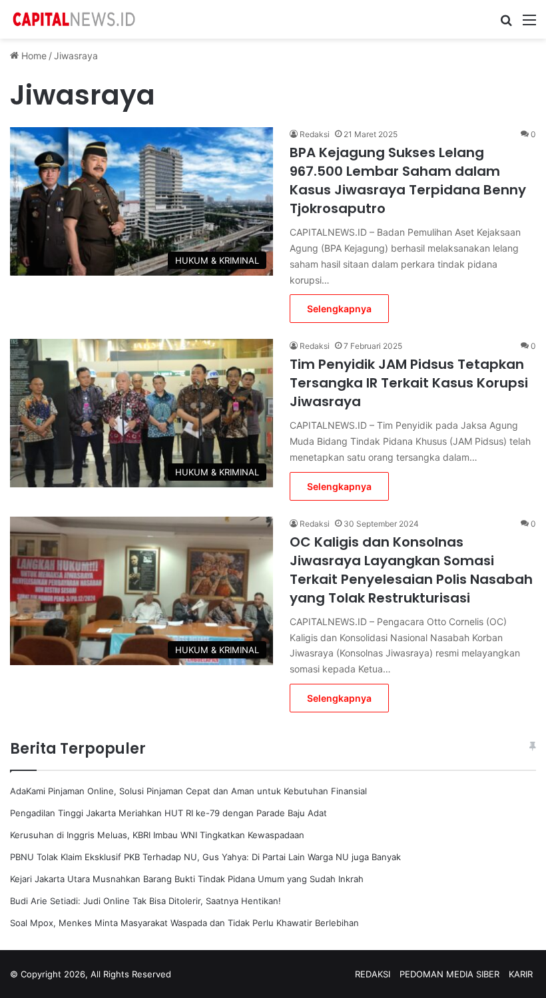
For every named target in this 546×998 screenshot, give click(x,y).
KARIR (521, 974)
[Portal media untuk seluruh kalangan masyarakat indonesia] (73, 19)
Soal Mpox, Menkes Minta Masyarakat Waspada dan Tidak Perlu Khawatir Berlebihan (184, 922)
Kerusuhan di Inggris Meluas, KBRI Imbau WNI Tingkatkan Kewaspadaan (157, 835)
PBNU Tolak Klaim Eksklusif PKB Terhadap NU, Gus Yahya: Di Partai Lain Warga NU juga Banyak (205, 857)
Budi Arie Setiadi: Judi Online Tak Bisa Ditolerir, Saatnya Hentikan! (145, 900)
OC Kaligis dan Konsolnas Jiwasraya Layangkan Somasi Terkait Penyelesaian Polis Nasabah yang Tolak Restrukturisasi (411, 570)
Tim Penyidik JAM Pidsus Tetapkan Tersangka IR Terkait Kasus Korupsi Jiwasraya (409, 383)
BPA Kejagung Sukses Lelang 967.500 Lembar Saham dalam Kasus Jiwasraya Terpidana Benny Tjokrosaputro (408, 180)
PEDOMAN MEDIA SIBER (449, 974)
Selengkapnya (339, 308)
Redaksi (315, 134)
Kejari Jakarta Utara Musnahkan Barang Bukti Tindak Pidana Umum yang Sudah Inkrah (187, 878)
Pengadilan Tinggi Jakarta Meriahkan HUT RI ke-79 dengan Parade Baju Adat (168, 813)
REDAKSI (372, 974)
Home (33, 55)
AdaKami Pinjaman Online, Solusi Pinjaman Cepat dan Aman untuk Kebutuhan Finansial (188, 791)
